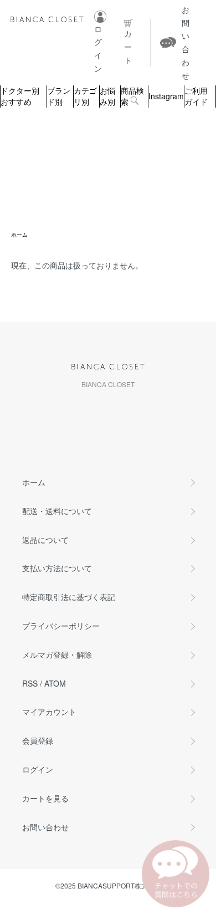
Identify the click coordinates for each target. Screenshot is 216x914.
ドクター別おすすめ (20, 96)
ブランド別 (58, 96)
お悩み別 (107, 96)
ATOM (55, 683)
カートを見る (45, 798)
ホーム (19, 234)
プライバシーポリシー (61, 625)
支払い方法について (57, 567)
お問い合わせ (45, 826)
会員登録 (37, 740)
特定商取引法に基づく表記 (68, 596)
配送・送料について (57, 510)
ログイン (37, 769)
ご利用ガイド (196, 96)
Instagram (166, 96)
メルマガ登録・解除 (57, 654)
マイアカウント (49, 711)
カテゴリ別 (85, 96)
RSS (30, 683)
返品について (45, 539)
